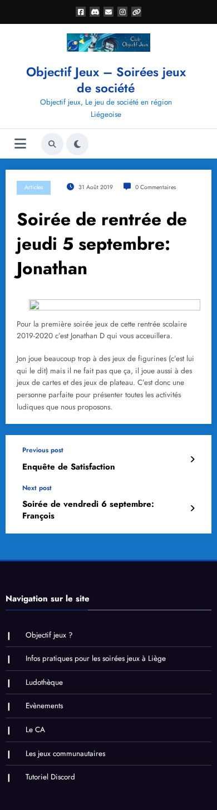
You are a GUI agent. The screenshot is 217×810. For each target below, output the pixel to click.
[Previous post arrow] (192, 459)
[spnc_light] (77, 144)
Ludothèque (44, 682)
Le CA (35, 729)
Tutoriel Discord (50, 777)
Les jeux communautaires (65, 753)
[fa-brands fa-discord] (95, 12)
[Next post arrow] (192, 508)
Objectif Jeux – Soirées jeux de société (106, 80)
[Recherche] (52, 144)
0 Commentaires (155, 187)
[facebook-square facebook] (81, 12)
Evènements (44, 705)
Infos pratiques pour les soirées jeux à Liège (96, 658)
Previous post (42, 450)
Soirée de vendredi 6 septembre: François (88, 510)
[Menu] (20, 144)
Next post (37, 488)
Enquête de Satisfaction (68, 467)
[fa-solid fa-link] (136, 12)
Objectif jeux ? (49, 635)
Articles (33, 187)
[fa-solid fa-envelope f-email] (108, 12)
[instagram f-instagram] (122, 12)
